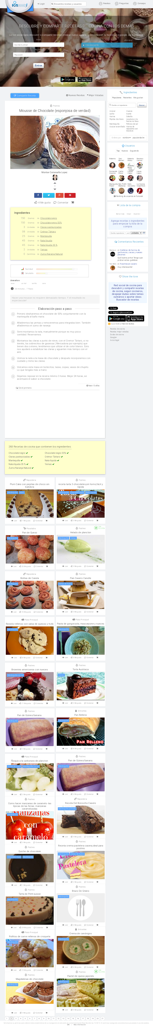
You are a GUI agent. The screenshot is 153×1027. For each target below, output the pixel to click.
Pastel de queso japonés (80, 976)
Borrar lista (120, 214)
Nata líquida (51, 460)
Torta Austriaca (81, 669)
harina (112, 116)
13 (63, 1018)
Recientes (127, 97)
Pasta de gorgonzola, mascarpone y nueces (80, 623)
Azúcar (112, 111)
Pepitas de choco (116, 119)
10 (49, 1018)
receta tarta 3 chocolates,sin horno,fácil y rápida (80, 485)
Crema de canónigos (80, 933)
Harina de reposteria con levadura (132, 129)
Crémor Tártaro (53, 457)
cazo (12, 283)
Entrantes (82, 711)
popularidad (138, 138)
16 (78, 1018)
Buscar (141, 105)
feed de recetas (128, 324)
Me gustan (138, 97)
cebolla (129, 116)
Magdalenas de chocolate (30, 979)
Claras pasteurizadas (19, 457)
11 (54, 1018)
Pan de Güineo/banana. (29, 715)
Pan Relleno (80, 715)
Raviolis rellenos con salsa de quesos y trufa (29, 624)
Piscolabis (31, 528)
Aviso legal (114, 340)
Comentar (63, 202)
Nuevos (125, 151)
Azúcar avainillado (117, 127)
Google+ (113, 337)
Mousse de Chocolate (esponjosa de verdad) (55, 111)
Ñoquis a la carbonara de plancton (29, 760)
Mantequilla (15, 460)
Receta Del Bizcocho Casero (80, 803)
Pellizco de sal (132, 124)
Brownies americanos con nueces (30, 669)
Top (118, 151)
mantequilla (114, 124)
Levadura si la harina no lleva (132, 120)
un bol (23, 283)
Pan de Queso (29, 532)
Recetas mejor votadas (119, 332)
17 (83, 1018)
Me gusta (44, 202)
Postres (56, 106)
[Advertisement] (55, 414)
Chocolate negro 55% (56, 453)
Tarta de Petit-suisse (30, 894)
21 (103, 1018)
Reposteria (31, 480)
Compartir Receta (26, 95)
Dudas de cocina (117, 335)
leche (112, 114)
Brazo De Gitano (80, 891)
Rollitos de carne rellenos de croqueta (29, 936)
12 (58, 1018)
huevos (129, 111)
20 (98, 1018)
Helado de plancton (80, 532)
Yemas (48, 464)
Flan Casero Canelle (80, 578)
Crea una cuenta (91, 45)
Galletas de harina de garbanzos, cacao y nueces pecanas (130, 252)
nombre (126, 138)
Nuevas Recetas (76, 95)
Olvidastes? (60, 59)
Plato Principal (82, 620)
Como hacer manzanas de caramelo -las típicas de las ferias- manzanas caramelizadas (29, 806)
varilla (34, 283)
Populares (116, 97)
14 (68, 1018)
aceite (128, 114)
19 (93, 1018)
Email (129, 214)
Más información (80, 1025)
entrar (38, 65)
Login (42, 4)
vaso (44, 283)
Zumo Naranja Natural (20, 468)
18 (88, 1018)
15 (73, 1018)
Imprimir (137, 214)
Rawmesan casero (128, 264)
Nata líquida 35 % (17, 464)
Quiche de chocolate (30, 851)
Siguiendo (134, 151)
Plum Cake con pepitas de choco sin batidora (29, 485)
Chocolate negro (17, 453)
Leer (15, 521)
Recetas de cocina (20, 7)
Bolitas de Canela (29, 578)
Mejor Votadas (95, 95)
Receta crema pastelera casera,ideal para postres (80, 847)
